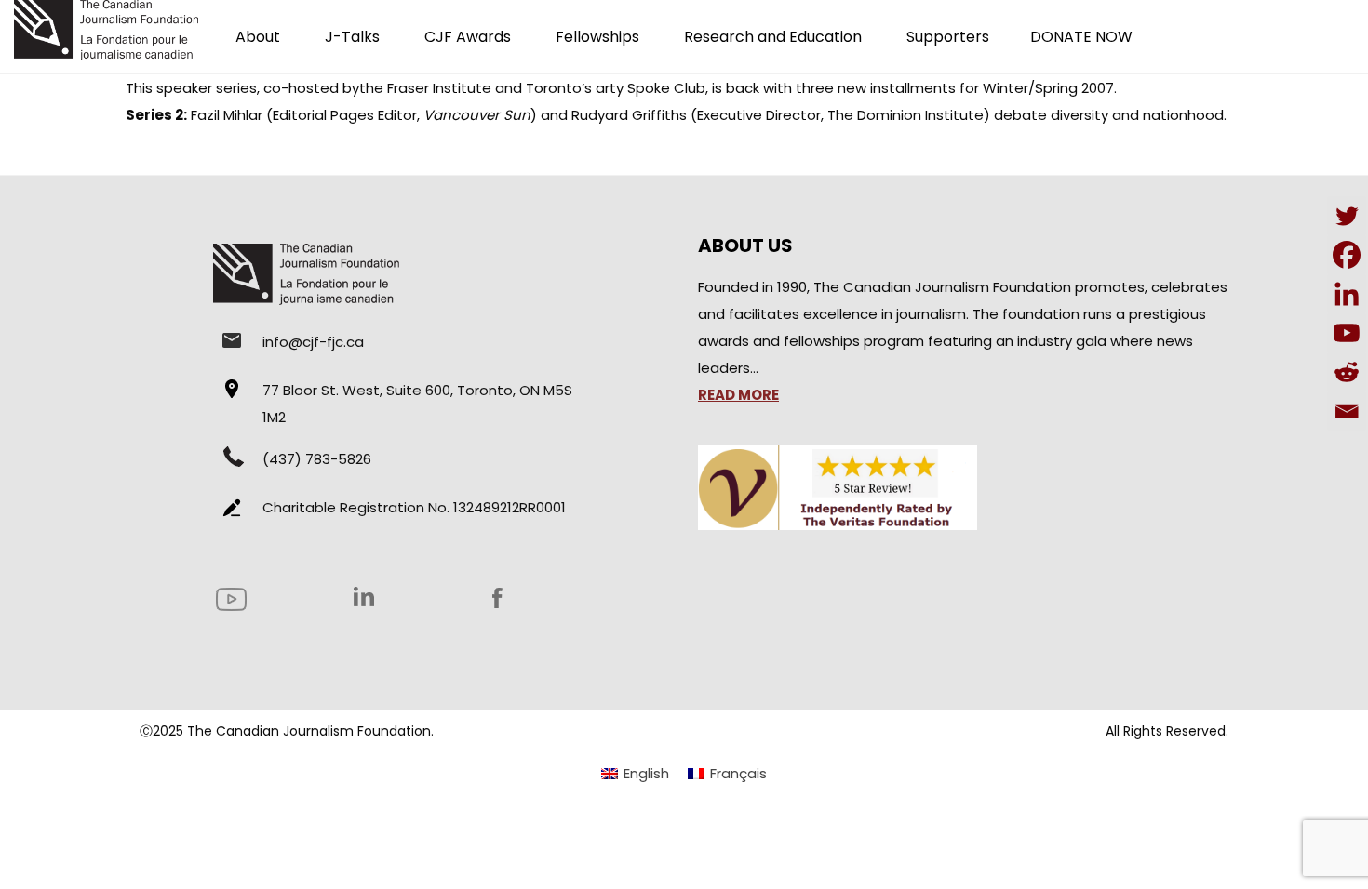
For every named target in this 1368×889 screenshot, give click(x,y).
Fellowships (597, 36)
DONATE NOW (1081, 36)
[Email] (1346, 411)
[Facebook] (1346, 254)
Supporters (947, 36)
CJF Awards (467, 36)
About (257, 36)
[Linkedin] (1346, 293)
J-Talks (352, 36)
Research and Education (773, 36)
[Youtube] (1346, 332)
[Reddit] (1346, 371)
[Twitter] (1346, 215)
